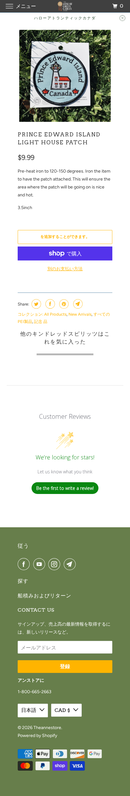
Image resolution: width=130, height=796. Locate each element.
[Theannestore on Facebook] (25, 564)
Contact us (36, 610)
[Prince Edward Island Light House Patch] (65, 76)
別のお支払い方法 (65, 269)
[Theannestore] (65, 6)
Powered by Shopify (37, 735)
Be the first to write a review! (65, 488)
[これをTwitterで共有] (35, 304)
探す (23, 581)
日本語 (28, 710)
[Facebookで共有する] (49, 304)
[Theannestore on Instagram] (55, 564)
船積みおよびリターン (44, 596)
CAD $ (62, 710)
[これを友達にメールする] (77, 304)
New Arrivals (80, 314)
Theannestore (47, 727)
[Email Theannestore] (71, 564)
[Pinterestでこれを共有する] (63, 304)
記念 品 (40, 321)
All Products (55, 314)
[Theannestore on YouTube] (40, 564)
